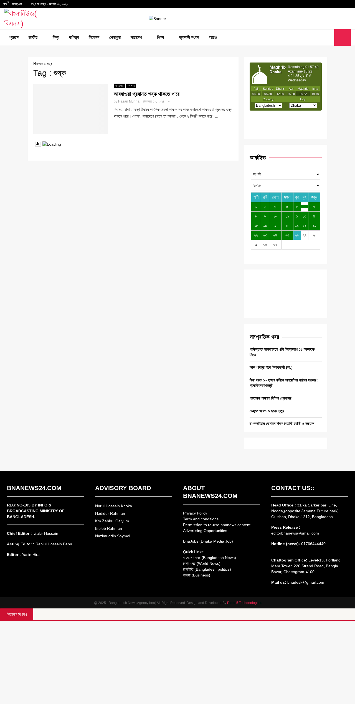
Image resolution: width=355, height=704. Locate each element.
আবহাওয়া (119, 85)
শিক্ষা (160, 37)
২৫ (287, 235)
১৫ (256, 225)
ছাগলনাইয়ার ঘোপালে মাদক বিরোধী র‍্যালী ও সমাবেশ (282, 423)
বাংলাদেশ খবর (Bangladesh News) (209, 557)
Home (38, 64)
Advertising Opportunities (205, 530)
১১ (287, 216)
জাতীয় (33, 37)
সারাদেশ (136, 37)
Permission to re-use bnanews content (216, 525)
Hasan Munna (129, 101)
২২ (256, 235)
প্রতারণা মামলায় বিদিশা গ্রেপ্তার (270, 398)
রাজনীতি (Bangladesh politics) (207, 569)
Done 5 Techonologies (244, 603)
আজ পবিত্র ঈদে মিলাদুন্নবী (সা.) (271, 367)
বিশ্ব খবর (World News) (201, 563)
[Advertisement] (177, 662)
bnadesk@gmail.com (305, 582)
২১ (314, 225)
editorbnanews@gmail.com (295, 533)
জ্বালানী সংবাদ (189, 37)
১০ (275, 216)
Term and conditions (201, 519)
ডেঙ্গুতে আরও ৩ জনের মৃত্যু (267, 411)
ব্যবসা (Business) (196, 575)
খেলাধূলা (115, 37)
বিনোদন (94, 37)
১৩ (304, 216)
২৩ (265, 235)
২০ (304, 225)
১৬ (265, 225)
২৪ (275, 235)
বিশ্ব (56, 37)
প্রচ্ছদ (14, 37)
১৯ (297, 225)
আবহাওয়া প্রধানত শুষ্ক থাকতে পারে (146, 94)
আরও (213, 37)
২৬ (297, 235)
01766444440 (313, 543)
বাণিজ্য (74, 37)
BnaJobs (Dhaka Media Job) (208, 541)
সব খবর (131, 85)
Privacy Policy (195, 513)
